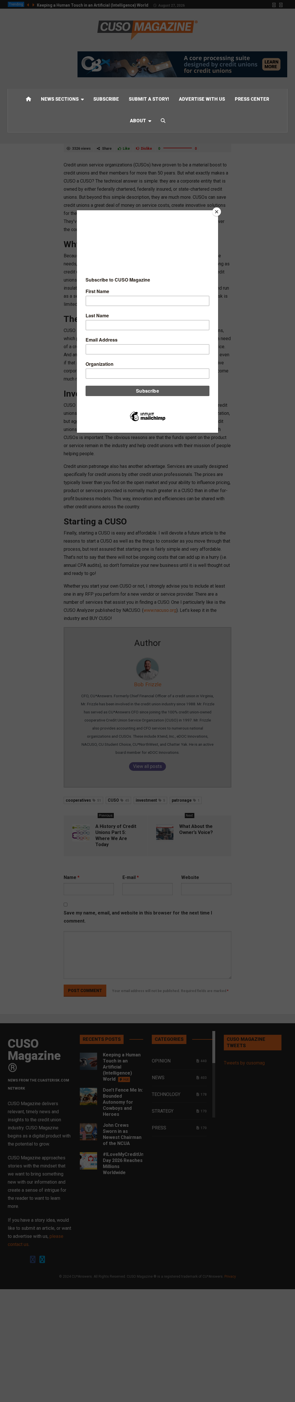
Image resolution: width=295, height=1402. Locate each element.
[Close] (216, 211)
